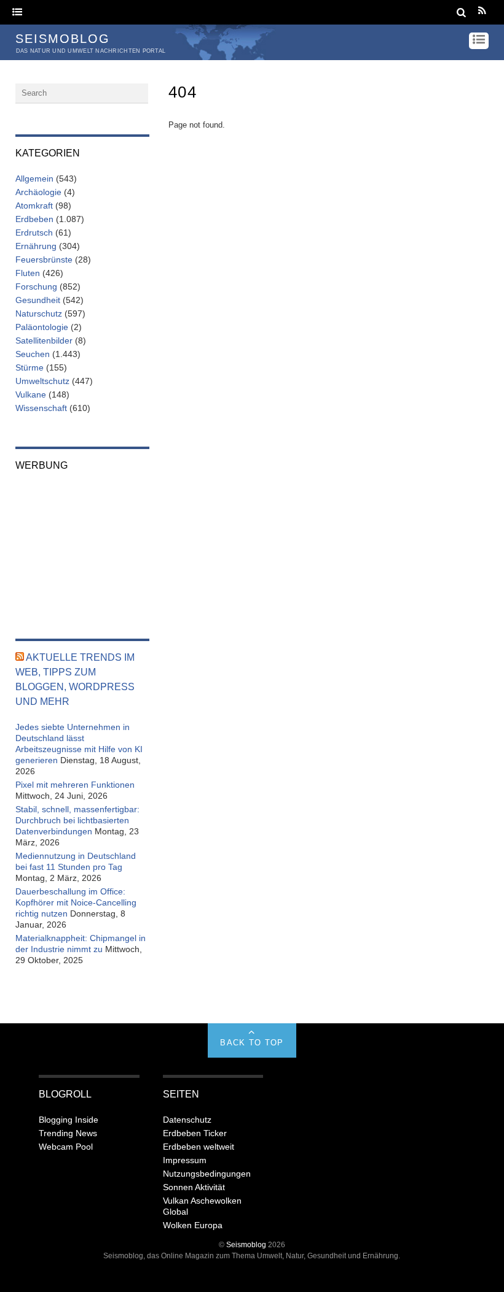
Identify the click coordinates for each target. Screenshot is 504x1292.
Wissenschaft (41, 408)
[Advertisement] (82, 546)
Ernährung (36, 246)
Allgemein (34, 178)
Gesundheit (37, 300)
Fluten (27, 273)
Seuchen (32, 354)
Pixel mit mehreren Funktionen (75, 785)
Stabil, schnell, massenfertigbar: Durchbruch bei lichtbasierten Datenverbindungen (77, 820)
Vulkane (30, 394)
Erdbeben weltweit (198, 1147)
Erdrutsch (34, 232)
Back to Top (251, 1042)
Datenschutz (187, 1120)
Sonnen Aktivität (194, 1187)
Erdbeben (34, 219)
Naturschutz (38, 313)
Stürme (29, 367)
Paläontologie (41, 327)
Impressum (185, 1160)
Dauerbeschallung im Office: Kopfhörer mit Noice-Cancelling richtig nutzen (75, 902)
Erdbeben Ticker (195, 1133)
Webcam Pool (66, 1147)
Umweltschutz (42, 381)
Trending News (68, 1133)
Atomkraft (34, 205)
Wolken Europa (192, 1225)
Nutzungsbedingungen (207, 1174)
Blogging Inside (68, 1120)
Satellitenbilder (44, 340)
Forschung (36, 286)
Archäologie (38, 192)
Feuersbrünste (44, 259)
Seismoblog (246, 1244)
